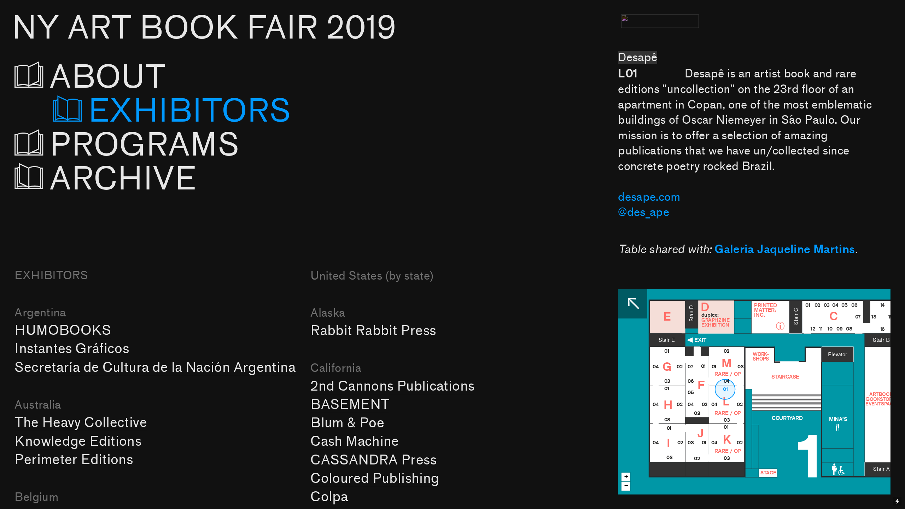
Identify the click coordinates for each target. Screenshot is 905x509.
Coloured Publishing (374, 478)
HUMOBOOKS (62, 330)
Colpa (329, 497)
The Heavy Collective (80, 423)
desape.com (649, 197)
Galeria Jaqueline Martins (784, 249)
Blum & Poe (347, 423)
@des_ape (643, 212)
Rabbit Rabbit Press (373, 331)
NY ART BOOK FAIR (204, 28)
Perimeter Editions (73, 460)
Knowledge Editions (77, 441)
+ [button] (626, 476)
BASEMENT (349, 405)
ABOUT (127, 77)
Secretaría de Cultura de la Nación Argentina (154, 367)
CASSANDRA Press (373, 460)
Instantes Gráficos (71, 349)
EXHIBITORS (189, 111)
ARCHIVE (123, 179)
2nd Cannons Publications (392, 386)
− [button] (626, 485)
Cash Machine (354, 441)
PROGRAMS (152, 145)
